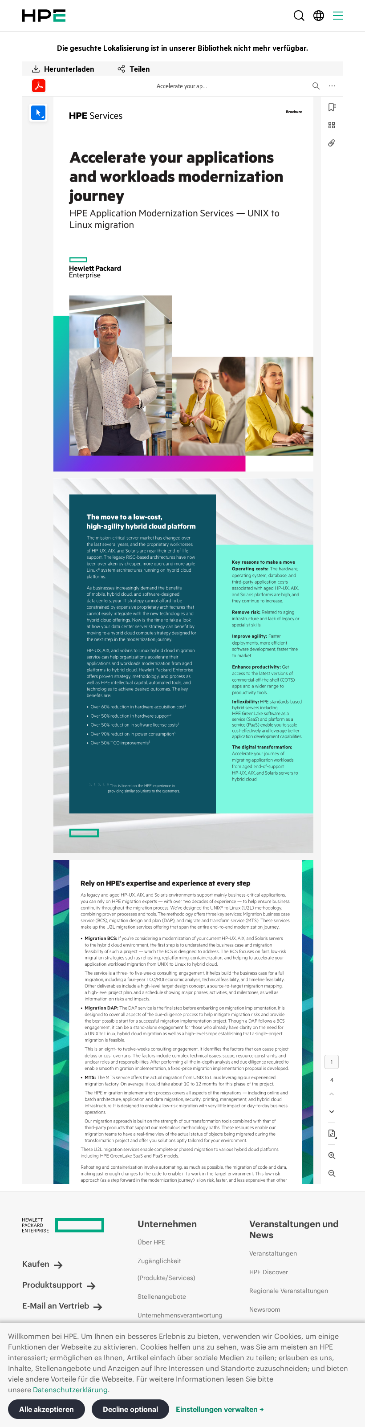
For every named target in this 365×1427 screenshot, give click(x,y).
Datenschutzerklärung (70, 1389)
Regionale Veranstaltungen (288, 1291)
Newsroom (264, 1309)
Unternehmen (167, 1223)
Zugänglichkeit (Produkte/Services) (166, 1269)
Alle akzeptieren (46, 1409)
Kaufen (35, 1264)
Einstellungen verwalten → (220, 1409)
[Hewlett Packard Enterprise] (43, 15)
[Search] (299, 15)
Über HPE (151, 1242)
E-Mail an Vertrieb (55, 1306)
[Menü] (338, 15)
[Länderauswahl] (318, 15)
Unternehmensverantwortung (180, 1315)
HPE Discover (268, 1272)
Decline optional (130, 1409)
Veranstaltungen (273, 1253)
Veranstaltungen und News (294, 1229)
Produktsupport (52, 1285)
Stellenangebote (162, 1297)
